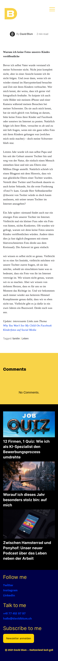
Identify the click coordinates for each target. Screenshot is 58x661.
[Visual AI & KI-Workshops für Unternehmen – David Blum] (11, 14)
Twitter (8, 585)
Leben (25, 338)
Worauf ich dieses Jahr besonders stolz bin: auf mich (25, 499)
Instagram (10, 590)
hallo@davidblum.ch (17, 618)
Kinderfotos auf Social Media (19, 329)
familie (16, 338)
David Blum (26, 34)
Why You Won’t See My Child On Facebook (27, 325)
